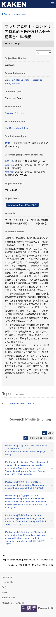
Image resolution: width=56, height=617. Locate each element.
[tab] (29, 419)
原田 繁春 (9, 171)
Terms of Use (8, 597)
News (4, 592)
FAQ (4, 587)
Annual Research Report (22, 403)
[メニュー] (52, 4)
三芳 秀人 (9, 164)
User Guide (7, 582)
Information (7, 577)
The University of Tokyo (16, 128)
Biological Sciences (14, 113)
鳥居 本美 (9, 161)
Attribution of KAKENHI (13, 603)
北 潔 (7, 143)
